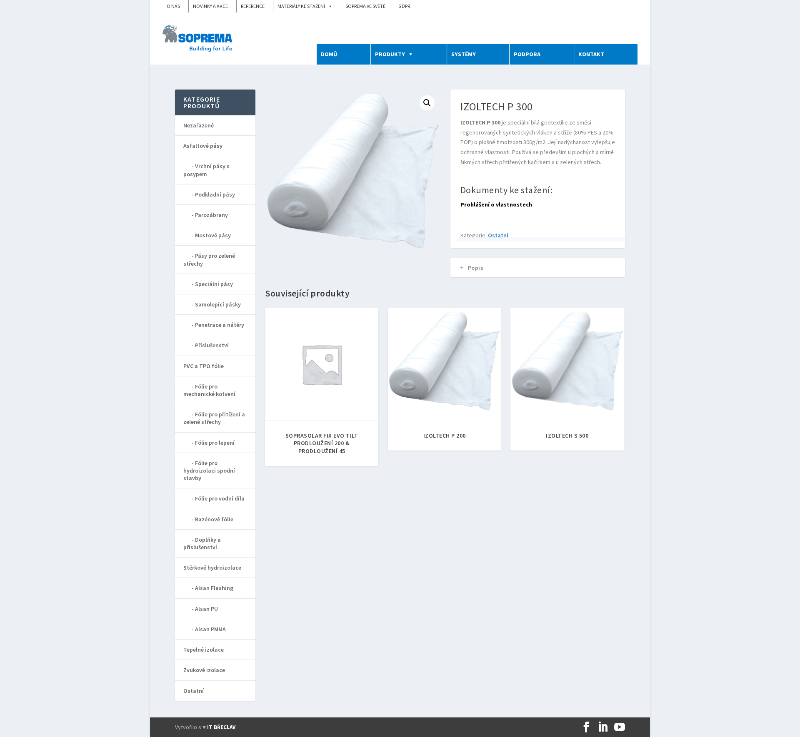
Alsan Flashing (214, 588)
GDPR (404, 6)
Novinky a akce (210, 6)
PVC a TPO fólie (203, 366)
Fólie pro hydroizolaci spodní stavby (209, 470)
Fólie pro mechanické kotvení (209, 390)
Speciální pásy (214, 284)
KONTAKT (591, 54)
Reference (253, 6)
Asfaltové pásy (202, 145)
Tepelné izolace (203, 649)
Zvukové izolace (204, 670)
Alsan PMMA (210, 629)
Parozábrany (211, 215)
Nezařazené (198, 125)
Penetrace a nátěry (219, 325)
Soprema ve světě (365, 6)
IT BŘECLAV (221, 727)
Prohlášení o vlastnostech (496, 204)
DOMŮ (329, 54)
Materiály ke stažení (301, 6)
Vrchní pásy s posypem (206, 169)
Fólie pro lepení (215, 442)
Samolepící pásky (218, 304)
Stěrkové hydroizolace (212, 567)
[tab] (537, 267)
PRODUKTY (390, 54)
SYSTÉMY (463, 54)
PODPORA (527, 54)
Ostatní (498, 235)
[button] (427, 102)
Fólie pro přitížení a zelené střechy (214, 418)
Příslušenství (212, 345)
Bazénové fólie (214, 519)
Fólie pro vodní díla (220, 498)
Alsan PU (206, 609)
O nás (173, 6)
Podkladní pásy (215, 194)
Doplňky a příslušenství (202, 543)
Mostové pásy (213, 235)
